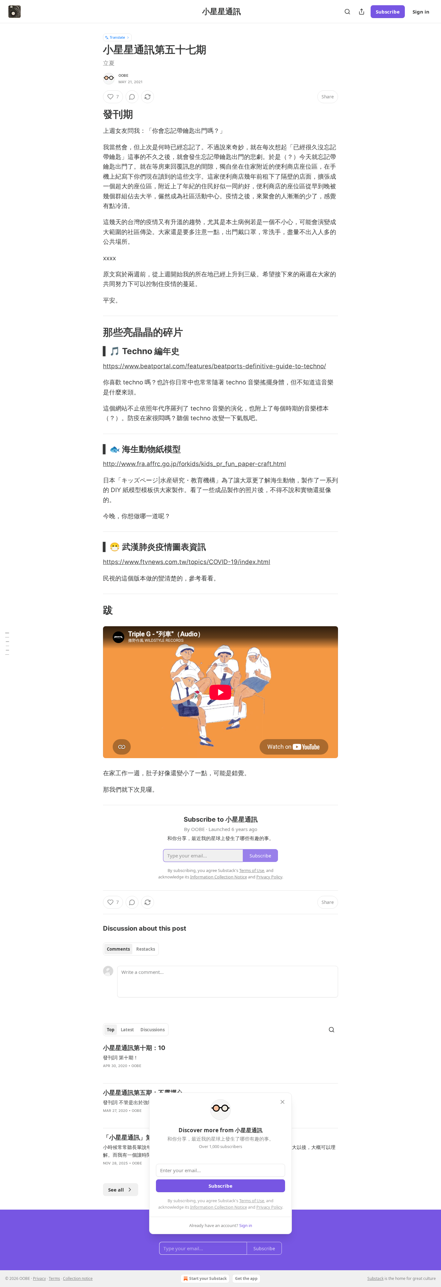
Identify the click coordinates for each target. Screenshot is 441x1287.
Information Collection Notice (218, 1207)
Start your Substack (208, 1278)
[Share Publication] (361, 11)
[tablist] (131, 949)
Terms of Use (251, 1200)
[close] (282, 1102)
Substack (375, 1278)
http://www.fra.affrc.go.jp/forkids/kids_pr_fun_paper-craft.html (194, 464)
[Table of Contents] (7, 643)
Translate (117, 37)
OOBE (123, 75)
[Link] (94, 114)
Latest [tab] (127, 1030)
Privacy (39, 1278)
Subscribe (388, 11)
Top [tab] (110, 1030)
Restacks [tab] (145, 949)
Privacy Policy (269, 1207)
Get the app (246, 1278)
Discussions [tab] (152, 1030)
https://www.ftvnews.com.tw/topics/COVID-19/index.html (186, 562)
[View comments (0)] (132, 96)
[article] (220, 1061)
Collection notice (78, 1278)
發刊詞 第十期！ (120, 1057)
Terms (54, 1278)
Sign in (421, 11)
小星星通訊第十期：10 (134, 1048)
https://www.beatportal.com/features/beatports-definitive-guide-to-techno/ (214, 366)
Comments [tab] (118, 949)
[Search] (347, 11)
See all (116, 1189)
